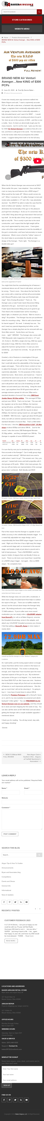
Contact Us (13, 1046)
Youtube (26, 902)
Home (6, 37)
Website (5, 798)
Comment (6, 807)
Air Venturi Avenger (15, 129)
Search (39, 11)
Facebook (4, 902)
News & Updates (8, 895)
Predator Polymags (18, 695)
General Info (6, 886)
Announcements (7, 868)
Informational (6, 890)
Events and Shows (8, 881)
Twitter (15, 902)
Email (26, 788)
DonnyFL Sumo (21, 626)
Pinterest (9, 902)
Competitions (6, 877)
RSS (21, 902)
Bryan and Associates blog (11, 872)
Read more (29, 936)
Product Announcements (20, 37)
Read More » (11, 941)
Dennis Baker (29, 90)
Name (4, 788)
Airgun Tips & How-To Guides (12, 863)
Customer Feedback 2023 (17, 920)
